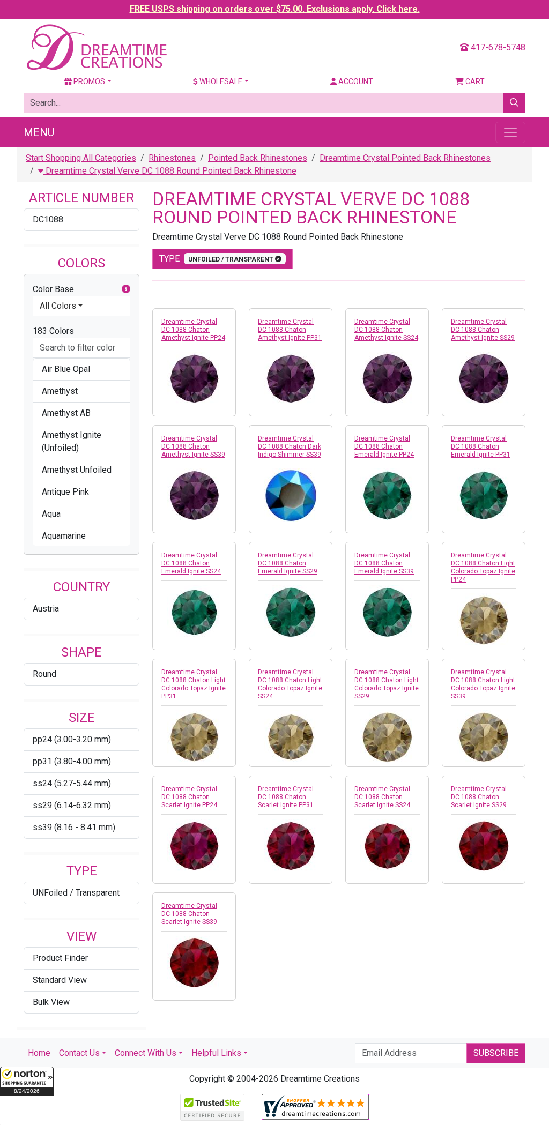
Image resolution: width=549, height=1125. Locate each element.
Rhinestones (172, 158)
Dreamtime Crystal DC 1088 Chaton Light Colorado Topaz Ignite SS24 (290, 684)
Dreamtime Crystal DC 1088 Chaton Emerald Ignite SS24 (191, 563)
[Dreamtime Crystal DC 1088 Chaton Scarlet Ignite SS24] (387, 846)
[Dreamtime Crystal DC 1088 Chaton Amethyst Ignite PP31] (290, 378)
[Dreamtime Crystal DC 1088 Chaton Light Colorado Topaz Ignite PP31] (194, 737)
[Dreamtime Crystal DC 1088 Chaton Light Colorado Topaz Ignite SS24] (290, 737)
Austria (46, 609)
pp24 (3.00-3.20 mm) (72, 739)
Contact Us (79, 1053)
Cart (474, 81)
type (217, 259)
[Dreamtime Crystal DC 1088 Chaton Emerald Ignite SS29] (290, 612)
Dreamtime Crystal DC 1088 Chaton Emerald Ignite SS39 (384, 563)
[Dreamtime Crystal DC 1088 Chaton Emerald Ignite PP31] (483, 495)
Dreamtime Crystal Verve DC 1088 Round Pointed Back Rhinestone (169, 171)
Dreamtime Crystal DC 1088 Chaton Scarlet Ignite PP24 (189, 797)
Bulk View (51, 1002)
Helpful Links (216, 1053)
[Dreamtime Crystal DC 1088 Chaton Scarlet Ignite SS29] (483, 846)
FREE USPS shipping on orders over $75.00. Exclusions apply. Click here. (275, 9)
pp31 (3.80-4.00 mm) (72, 761)
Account (355, 81)
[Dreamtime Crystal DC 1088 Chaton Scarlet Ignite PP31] (290, 846)
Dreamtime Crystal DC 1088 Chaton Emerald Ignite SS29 (287, 563)
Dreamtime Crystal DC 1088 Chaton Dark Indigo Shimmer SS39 (289, 446)
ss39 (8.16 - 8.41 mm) (74, 827)
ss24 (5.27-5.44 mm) (72, 783)
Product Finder (60, 958)
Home (39, 1053)
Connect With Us (145, 1053)
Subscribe (495, 1053)
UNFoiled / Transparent (76, 893)
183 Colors (53, 331)
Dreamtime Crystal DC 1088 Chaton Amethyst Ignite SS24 (386, 329)
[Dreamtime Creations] (96, 47)
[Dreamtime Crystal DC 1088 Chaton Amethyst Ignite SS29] (483, 378)
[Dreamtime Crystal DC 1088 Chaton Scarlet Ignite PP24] (194, 846)
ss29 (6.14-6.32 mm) (72, 805)
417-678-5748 (497, 47)
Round (44, 674)
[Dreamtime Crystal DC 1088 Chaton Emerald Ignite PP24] (387, 495)
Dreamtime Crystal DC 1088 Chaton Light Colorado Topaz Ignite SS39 (483, 684)
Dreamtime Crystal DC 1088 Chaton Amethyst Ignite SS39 (193, 446)
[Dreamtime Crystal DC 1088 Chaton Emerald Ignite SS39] (387, 612)
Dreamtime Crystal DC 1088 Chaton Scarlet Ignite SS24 (382, 797)
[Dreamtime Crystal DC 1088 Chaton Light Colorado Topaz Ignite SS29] (387, 737)
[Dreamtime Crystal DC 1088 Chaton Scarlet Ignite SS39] (194, 962)
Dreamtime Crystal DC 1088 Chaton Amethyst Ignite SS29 (483, 329)
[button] (27, 1081)
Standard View (60, 980)
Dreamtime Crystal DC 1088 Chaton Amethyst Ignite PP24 (193, 329)
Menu (39, 132)
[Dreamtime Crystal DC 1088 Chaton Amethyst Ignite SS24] (387, 378)
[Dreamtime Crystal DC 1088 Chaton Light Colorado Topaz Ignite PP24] (483, 620)
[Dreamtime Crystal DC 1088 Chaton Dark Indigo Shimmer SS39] (290, 495)
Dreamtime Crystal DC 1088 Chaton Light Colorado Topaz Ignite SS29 (386, 684)
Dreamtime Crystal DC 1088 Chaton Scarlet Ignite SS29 (479, 797)
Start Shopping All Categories (81, 158)
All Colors (58, 306)
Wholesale (220, 81)
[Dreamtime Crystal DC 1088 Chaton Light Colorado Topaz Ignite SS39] (483, 737)
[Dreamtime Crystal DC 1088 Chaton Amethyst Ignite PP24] (194, 378)
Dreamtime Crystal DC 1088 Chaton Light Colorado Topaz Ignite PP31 (193, 684)
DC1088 (48, 219)
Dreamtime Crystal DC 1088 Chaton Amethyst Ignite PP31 (290, 329)
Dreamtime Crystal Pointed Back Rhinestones (405, 158)
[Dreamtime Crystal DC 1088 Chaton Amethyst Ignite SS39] (194, 495)
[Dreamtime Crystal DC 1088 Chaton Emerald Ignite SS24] (194, 612)
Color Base (53, 289)
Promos (88, 81)
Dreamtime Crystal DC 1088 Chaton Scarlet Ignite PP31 (286, 797)
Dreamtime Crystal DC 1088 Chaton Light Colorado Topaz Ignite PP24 (483, 567)
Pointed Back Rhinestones (257, 158)
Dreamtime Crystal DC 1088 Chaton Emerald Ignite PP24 (384, 446)
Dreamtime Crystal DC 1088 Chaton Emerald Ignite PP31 (480, 446)
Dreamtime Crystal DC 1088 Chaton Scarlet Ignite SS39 (189, 914)
